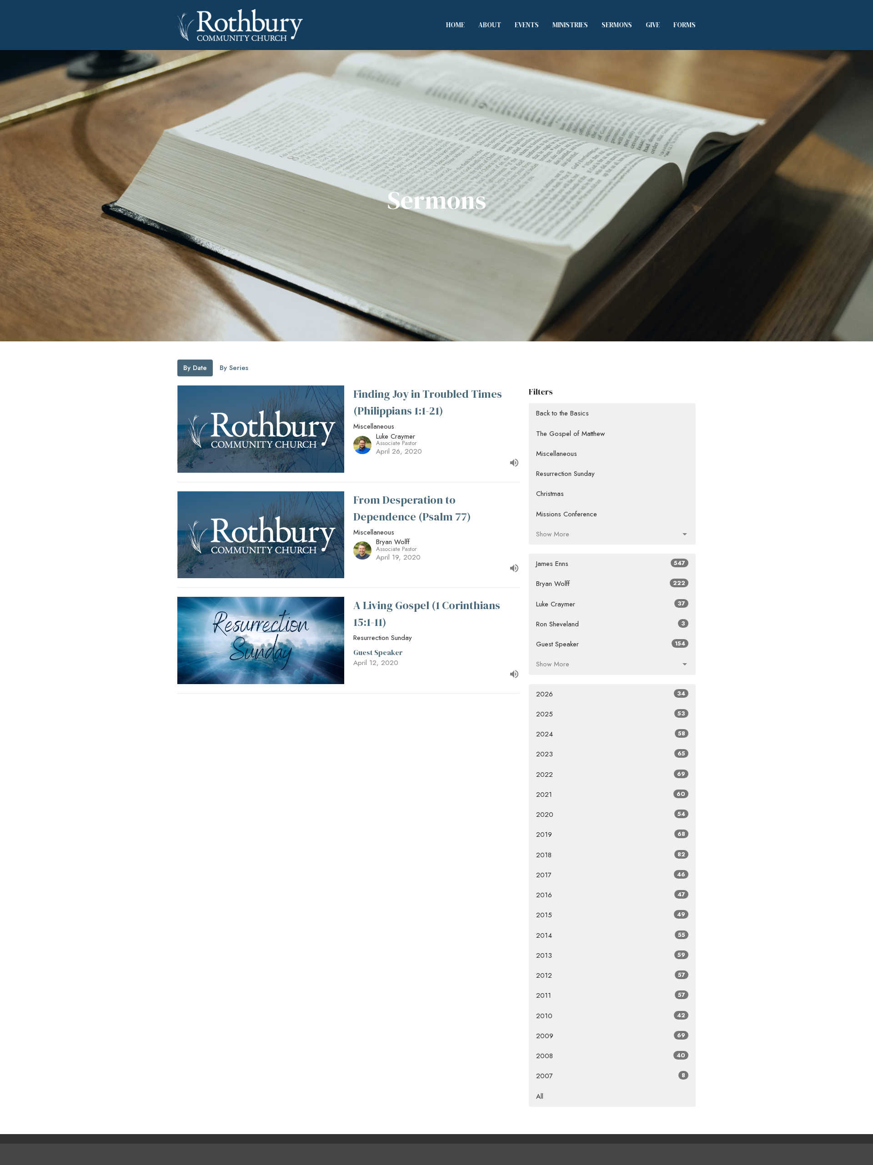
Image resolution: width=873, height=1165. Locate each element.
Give (653, 25)
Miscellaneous (556, 454)
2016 (610, 895)
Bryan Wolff (610, 584)
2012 (610, 975)
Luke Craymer (610, 604)
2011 (610, 995)
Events (527, 25)
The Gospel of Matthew (570, 434)
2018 (610, 855)
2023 (610, 754)
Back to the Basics (562, 413)
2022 (610, 775)
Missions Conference (566, 514)
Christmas (550, 494)
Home (455, 25)
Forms (684, 25)
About (489, 25)
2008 (610, 1056)
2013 (610, 955)
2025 (610, 714)
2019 (610, 835)
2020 (610, 815)
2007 (610, 1076)
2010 (610, 1016)
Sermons (617, 25)
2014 (610, 935)
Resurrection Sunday (565, 474)
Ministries (570, 25)
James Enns (610, 564)
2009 (610, 1036)
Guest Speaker (610, 644)
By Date (195, 368)
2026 (610, 694)
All (539, 1096)
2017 (610, 875)
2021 (610, 795)
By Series (234, 368)
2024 (610, 734)
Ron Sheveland (610, 624)
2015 (610, 915)
